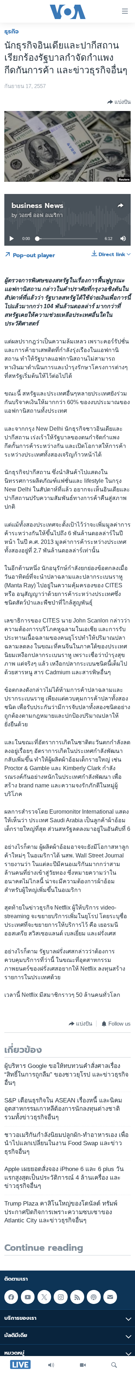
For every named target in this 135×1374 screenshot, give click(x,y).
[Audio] (51, 1365)
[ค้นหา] (114, 1365)
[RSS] (77, 1297)
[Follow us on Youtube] (28, 1297)
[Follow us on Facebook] (11, 1297)
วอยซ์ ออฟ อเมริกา (41, 215)
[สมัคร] (110, 1297)
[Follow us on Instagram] (60, 1297)
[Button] (119, 102)
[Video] (83, 1365)
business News (37, 205)
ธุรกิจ (11, 31)
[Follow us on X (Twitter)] (44, 1297)
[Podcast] (93, 1297)
